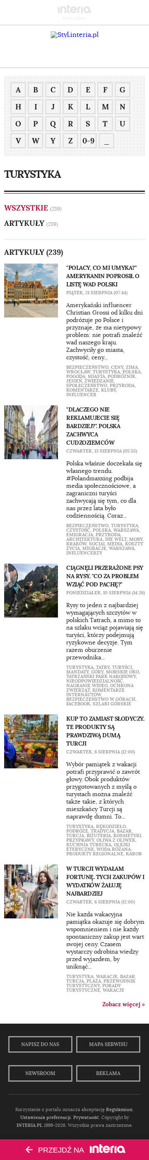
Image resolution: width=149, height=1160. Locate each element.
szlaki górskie (112, 704)
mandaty (77, 672)
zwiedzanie (99, 381)
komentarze (82, 390)
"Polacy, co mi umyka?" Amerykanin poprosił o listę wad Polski (102, 276)
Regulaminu (119, 1109)
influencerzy (84, 553)
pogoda (75, 376)
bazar (124, 831)
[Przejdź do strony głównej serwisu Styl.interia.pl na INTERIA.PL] (75, 34)
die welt (116, 539)
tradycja (102, 831)
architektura (84, 539)
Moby (135, 539)
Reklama (108, 1073)
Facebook (78, 704)
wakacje (107, 976)
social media (106, 544)
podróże (77, 831)
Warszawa (126, 530)
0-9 (88, 140)
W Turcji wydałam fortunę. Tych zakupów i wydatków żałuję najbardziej (105, 881)
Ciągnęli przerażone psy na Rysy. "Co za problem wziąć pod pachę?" (104, 576)
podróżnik (121, 376)
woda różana (113, 849)
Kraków (76, 544)
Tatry (103, 667)
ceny (117, 367)
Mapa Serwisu (108, 1044)
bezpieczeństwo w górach (100, 699)
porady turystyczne (93, 988)
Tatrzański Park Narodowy (101, 676)
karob (134, 854)
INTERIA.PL (30, 1125)
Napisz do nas (40, 1044)
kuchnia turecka (88, 845)
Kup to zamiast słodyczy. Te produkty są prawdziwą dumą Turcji (105, 731)
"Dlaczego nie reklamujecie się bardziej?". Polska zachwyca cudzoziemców (93, 426)
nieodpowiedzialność (94, 681)
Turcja (75, 835)
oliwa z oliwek (115, 840)
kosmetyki (127, 835)
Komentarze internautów (95, 692)
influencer (81, 394)
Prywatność (86, 1117)
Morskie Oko (122, 672)
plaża (94, 981)
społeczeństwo (86, 385)
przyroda (122, 385)
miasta (96, 376)
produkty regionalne (94, 854)
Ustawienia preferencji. (46, 1117)
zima (132, 367)
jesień (74, 381)
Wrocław (78, 372)
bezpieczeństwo (87, 367)
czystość (78, 530)
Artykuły (24, 223)
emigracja (79, 535)
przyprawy (80, 840)
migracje (94, 548)
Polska (132, 372)
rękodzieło (111, 826)
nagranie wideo (87, 685)
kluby (108, 390)
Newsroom (40, 1073)
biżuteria (99, 835)
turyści (122, 667)
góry (97, 672)
